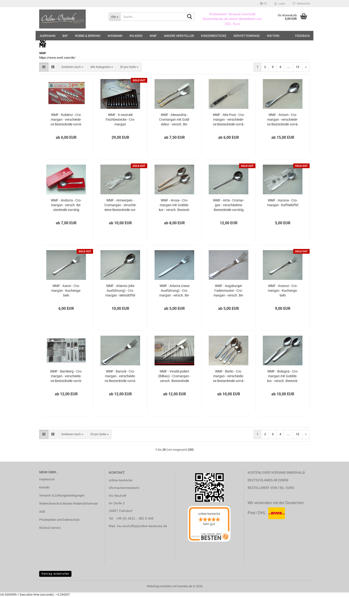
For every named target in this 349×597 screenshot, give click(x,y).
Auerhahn (47, 36)
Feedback (302, 36)
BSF (65, 36)
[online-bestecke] (70, 19)
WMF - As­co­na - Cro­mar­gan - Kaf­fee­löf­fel (282, 202)
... (288, 67)
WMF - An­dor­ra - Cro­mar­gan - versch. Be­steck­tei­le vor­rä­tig (66, 205)
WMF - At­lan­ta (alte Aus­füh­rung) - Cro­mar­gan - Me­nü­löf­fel (120, 290)
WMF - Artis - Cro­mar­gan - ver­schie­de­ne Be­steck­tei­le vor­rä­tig (228, 205)
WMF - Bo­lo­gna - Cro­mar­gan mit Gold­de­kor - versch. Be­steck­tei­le (282, 376)
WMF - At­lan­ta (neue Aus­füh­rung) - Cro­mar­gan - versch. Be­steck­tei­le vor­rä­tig (174, 291)
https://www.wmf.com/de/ (57, 57)
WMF (153, 36)
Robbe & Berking (87, 36)
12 (297, 67)
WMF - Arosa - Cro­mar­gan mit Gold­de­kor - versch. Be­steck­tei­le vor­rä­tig (174, 205)
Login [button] (281, 3)
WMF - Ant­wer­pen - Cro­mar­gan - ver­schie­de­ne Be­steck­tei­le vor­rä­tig (120, 205)
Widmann (115, 36)
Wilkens (135, 36)
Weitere (273, 36)
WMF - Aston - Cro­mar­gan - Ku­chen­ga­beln (66, 290)
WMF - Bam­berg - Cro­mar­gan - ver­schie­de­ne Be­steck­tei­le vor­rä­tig (66, 376)
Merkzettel (302, 3)
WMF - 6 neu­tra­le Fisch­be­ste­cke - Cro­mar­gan (120, 119)
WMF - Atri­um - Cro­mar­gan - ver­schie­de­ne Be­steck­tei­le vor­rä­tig (282, 120)
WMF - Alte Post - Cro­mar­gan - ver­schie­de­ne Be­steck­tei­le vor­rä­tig (229, 120)
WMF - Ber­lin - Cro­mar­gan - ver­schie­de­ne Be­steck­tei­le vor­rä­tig (228, 376)
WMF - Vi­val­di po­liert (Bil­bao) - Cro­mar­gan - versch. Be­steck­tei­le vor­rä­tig (174, 376)
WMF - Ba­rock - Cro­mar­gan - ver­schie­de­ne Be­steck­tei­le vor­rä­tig (120, 376)
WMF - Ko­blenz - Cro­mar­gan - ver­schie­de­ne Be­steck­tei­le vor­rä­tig (66, 120)
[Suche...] (189, 17)
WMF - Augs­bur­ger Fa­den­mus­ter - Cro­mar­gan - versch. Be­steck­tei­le (228, 291)
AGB (42, 511)
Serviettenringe (246, 36)
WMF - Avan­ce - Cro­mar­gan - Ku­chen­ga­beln (283, 290)
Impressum (47, 479)
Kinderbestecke (213, 36)
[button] (263, 3)
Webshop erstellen (159, 586)
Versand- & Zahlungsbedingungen (62, 495)
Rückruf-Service (50, 528)
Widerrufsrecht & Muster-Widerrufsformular (68, 503)
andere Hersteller (179, 36)
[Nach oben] (13, 590)
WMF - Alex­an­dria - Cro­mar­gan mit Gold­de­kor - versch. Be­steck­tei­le (174, 120)
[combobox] (72, 67)
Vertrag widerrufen (55, 573)
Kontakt (44, 487)
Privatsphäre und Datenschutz (59, 519)
